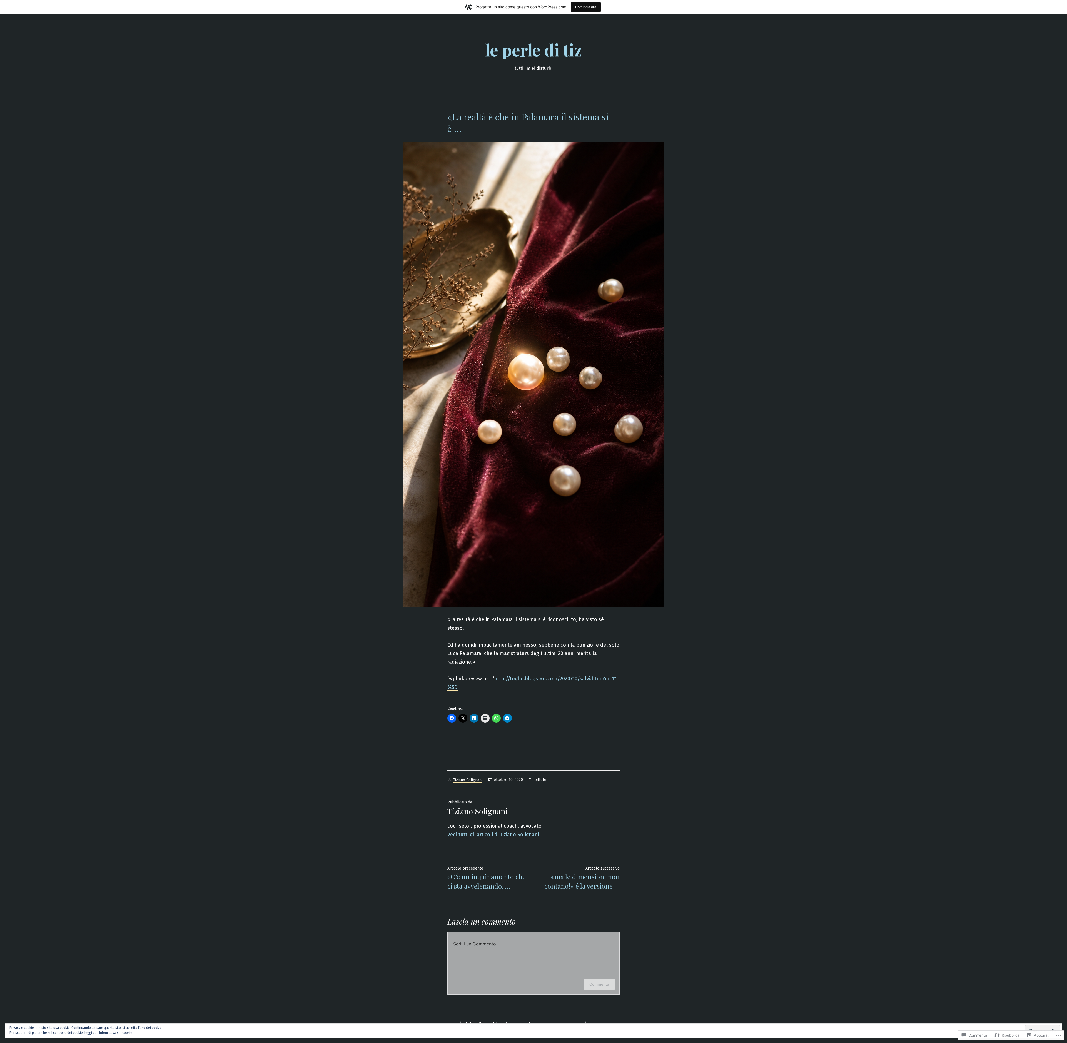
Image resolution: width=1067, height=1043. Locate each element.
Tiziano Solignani (467, 780)
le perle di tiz (533, 49)
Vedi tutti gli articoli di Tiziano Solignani (493, 835)
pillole (540, 779)
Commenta (599, 984)
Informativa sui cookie (115, 1033)
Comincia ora (585, 7)
